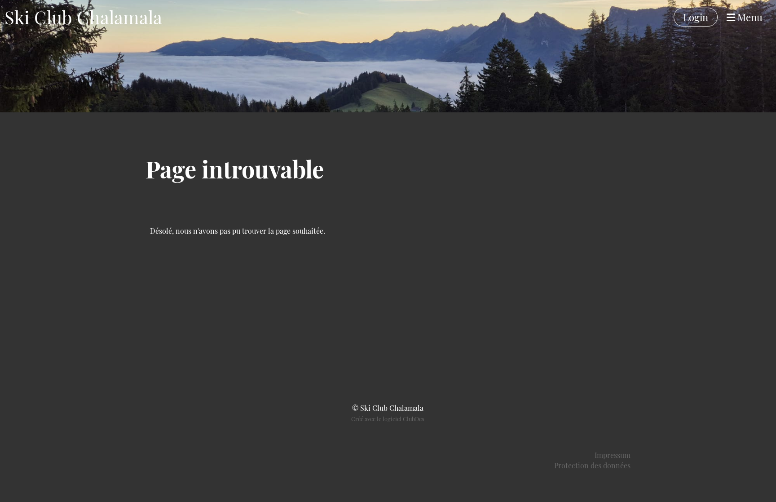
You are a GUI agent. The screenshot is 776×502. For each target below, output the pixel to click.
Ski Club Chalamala (83, 17)
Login (695, 17)
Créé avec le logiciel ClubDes (387, 418)
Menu (749, 17)
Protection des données (592, 465)
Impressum (612, 455)
